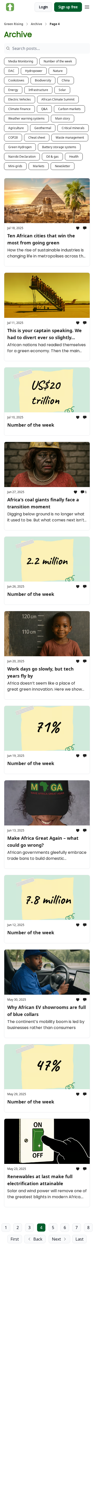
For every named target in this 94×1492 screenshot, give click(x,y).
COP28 (13, 137)
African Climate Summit (57, 99)
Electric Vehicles (19, 99)
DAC (11, 71)
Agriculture (16, 128)
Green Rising (13, 24)
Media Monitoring (20, 61)
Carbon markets (69, 109)
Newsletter (62, 166)
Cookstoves (16, 80)
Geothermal (42, 128)
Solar (62, 90)
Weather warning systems (26, 118)
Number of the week (58, 61)
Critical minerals (73, 128)
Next (56, 1239)
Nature (58, 71)
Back (37, 1239)
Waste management (70, 137)
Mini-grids (15, 166)
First (15, 1239)
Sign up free (68, 7)
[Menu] (87, 6)
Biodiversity (43, 80)
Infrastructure (38, 90)
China (66, 80)
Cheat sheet (36, 137)
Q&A (44, 109)
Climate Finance (19, 109)
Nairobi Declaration (22, 156)
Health (73, 156)
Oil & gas (52, 156)
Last (79, 1239)
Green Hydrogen (20, 147)
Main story (62, 118)
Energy (13, 90)
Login (43, 7)
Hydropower (33, 71)
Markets (38, 166)
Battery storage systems (59, 147)
